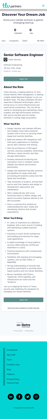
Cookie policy (29, 331)
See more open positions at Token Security (23, 308)
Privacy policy (18, 331)
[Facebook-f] (19, 397)
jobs (3, 41)
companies (13, 41)
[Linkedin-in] (11, 397)
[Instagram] (36, 397)
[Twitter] (28, 397)
